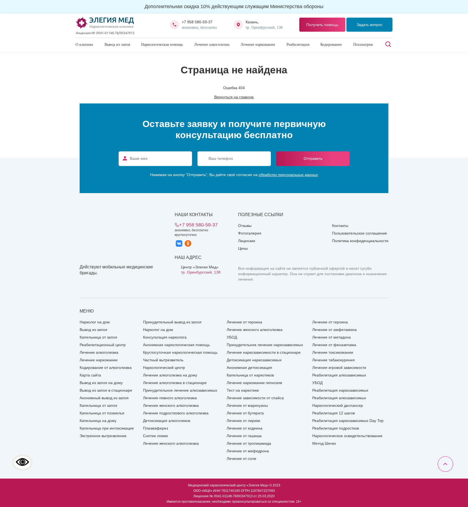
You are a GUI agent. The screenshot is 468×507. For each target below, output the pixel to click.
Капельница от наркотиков (250, 375)
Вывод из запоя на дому (101, 383)
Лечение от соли (241, 458)
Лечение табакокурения (333, 360)
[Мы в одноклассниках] (188, 243)
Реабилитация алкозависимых (339, 375)
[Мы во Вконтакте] (179, 243)
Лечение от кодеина (244, 428)
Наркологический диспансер (337, 405)
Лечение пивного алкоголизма (170, 398)
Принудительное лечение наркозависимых (265, 345)
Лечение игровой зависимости (339, 367)
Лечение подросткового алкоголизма (176, 413)
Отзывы (245, 225)
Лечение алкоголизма (211, 45)
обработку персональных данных (288, 175)
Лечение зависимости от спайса (255, 398)
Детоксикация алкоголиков (166, 420)
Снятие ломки (155, 436)
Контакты (340, 225)
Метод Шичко (324, 443)
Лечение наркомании (257, 45)
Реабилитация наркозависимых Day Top (348, 420)
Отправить (313, 158)
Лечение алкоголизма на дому (170, 375)
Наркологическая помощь (162, 45)
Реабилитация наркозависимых (340, 390)
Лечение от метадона (331, 337)
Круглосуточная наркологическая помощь (180, 352)
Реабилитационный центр (103, 345)
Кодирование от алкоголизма (106, 367)
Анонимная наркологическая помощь (176, 345)
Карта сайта (90, 375)
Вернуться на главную (234, 97)
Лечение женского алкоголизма (171, 405)
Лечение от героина (244, 322)
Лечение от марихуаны (247, 405)
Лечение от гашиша (244, 436)
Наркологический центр (164, 367)
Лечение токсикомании (332, 352)
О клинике (84, 45)
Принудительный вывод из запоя (172, 322)
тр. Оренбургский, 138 (200, 272)
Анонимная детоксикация (249, 367)
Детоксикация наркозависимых (254, 360)
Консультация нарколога (165, 337)
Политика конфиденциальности (360, 241)
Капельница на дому (98, 420)
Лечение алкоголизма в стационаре (175, 383)
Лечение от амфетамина (334, 329)
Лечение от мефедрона (248, 451)
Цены (243, 248)
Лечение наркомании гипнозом (254, 383)
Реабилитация (298, 45)
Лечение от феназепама (334, 345)
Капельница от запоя (98, 337)
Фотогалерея (249, 233)
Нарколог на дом (95, 322)
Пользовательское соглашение (359, 233)
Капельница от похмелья (102, 413)
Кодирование (331, 45)
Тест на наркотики (243, 390)
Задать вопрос (369, 24)
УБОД (232, 337)
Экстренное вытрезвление (103, 436)
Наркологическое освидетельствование (347, 436)
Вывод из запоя (117, 45)
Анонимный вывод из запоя (104, 398)
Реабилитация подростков (335, 428)
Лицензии (246, 241)
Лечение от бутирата (245, 413)
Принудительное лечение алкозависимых (180, 390)
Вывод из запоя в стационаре (106, 390)
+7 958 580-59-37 (197, 22)
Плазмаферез (155, 428)
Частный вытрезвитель (163, 360)
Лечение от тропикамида (249, 443)
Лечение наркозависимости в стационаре (264, 352)
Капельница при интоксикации (107, 428)
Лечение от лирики (243, 420)
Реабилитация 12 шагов (333, 413)
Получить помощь (322, 24)
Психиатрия (363, 45)
